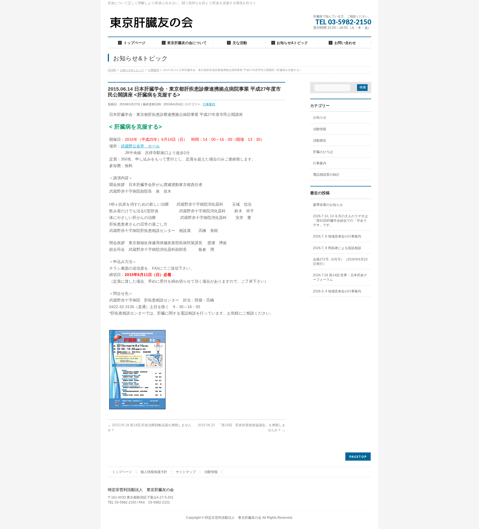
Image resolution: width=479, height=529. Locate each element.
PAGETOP (358, 456)
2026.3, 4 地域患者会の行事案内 (337, 291)
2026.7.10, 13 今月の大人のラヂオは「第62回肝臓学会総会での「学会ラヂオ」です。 (340, 220)
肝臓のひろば (323, 152)
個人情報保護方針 (154, 472)
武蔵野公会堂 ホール (140, 146)
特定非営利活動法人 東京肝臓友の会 (233, 518)
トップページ (122, 472)
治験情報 (319, 129)
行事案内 (209, 104)
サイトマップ (186, 472)
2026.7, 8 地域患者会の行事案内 (337, 236)
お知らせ (319, 117)
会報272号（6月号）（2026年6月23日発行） (340, 261)
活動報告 (319, 140)
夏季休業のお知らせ (328, 205)
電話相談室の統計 (326, 175)
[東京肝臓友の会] (153, 25)
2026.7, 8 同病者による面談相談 (337, 248)
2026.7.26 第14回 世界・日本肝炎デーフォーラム (340, 277)
